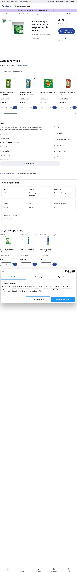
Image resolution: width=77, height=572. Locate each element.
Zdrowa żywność (37, 14)
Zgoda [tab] (13, 277)
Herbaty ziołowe (58, 14)
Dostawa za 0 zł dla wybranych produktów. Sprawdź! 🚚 (16, 1)
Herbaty (47, 14)
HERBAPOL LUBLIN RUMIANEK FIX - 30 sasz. (27, 93)
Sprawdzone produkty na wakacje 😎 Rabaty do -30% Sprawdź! (37, 10)
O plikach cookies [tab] (64, 277)
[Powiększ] (10, 20)
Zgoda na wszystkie (62, 299)
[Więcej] (73, 39)
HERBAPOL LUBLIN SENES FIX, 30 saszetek (7, 93)
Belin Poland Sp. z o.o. (12, 173)
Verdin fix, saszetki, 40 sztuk (48, 92)
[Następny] (75, 113)
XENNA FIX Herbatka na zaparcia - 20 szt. (7, 250)
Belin (4, 193)
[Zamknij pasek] (73, 10)
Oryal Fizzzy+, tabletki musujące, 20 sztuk (46, 250)
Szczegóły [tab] (38, 277)
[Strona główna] (2, 14)
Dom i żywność (24, 14)
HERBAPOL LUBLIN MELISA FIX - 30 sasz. (67, 93)
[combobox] (44, 6)
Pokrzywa (57, 207)
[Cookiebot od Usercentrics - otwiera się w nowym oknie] (66, 271)
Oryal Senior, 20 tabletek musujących (27, 250)
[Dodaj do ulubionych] (27, 20)
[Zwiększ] (11, 107)
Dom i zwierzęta (11, 14)
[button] (51, 34)
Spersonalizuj (37, 299)
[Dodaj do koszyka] (15, 107)
